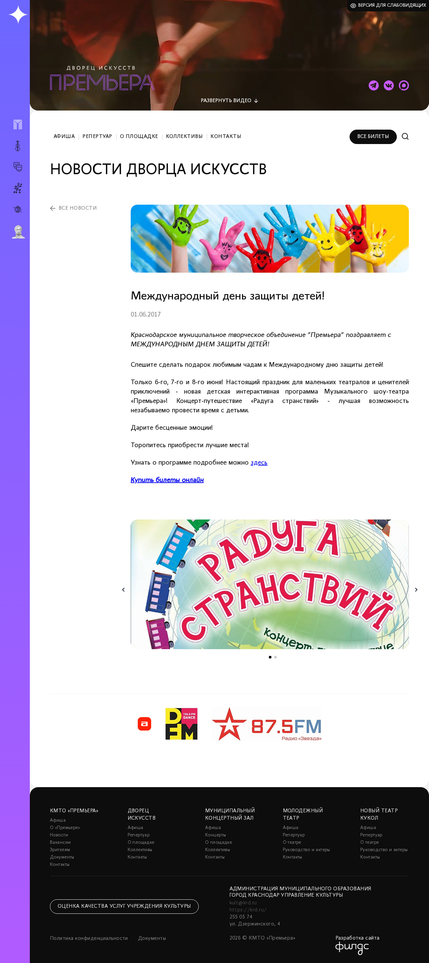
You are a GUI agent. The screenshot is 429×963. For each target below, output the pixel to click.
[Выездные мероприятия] (18, 209)
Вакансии (60, 842)
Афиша (64, 136)
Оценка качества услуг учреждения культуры (124, 906)
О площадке (139, 136)
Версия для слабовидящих (392, 5)
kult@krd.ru (243, 903)
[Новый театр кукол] (18, 188)
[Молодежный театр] (18, 167)
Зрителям (60, 849)
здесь (259, 463)
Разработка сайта (357, 938)
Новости (59, 835)
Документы (62, 857)
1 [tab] (270, 657)
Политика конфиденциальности (89, 938)
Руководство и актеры (306, 849)
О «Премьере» (65, 827)
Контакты (225, 136)
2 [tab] (275, 657)
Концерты (215, 835)
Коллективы (184, 136)
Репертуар (97, 136)
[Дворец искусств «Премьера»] (18, 127)
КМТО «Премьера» (74, 811)
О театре (292, 842)
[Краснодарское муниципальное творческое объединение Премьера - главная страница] (18, 14)
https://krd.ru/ (248, 910)
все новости (78, 208)
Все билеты (373, 136)
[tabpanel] (270, 584)
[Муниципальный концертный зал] (18, 145)
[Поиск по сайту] (405, 136)
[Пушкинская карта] (18, 232)
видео (226, 101)
